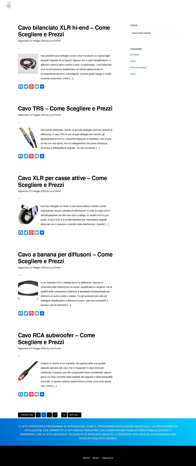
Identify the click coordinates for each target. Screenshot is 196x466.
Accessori (134, 55)
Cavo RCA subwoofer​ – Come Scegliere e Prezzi (56, 338)
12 (65, 414)
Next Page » (74, 414)
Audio (133, 61)
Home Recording (138, 67)
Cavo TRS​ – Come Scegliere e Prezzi (65, 108)
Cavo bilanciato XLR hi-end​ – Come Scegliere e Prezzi (64, 30)
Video (133, 74)
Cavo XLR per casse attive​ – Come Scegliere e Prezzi (62, 181)
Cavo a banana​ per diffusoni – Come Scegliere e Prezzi (65, 257)
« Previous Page (26, 414)
